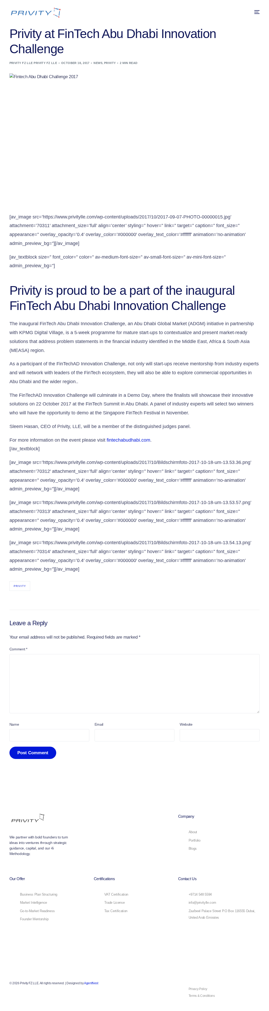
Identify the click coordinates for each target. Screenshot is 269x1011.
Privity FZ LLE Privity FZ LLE (33, 63)
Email (99, 724)
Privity (110, 63)
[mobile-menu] (253, 12)
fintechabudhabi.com (128, 440)
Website (186, 724)
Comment (18, 649)
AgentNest (91, 983)
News (98, 63)
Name (14, 724)
